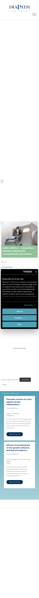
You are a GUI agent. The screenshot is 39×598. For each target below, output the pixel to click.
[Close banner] (36, 272)
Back (5, 385)
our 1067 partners (14, 282)
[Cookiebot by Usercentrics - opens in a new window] (24, 272)
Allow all (19, 311)
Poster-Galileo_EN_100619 (10, 380)
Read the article (14, 434)
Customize (18, 318)
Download (25, 380)
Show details (28, 305)
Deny (19, 324)
